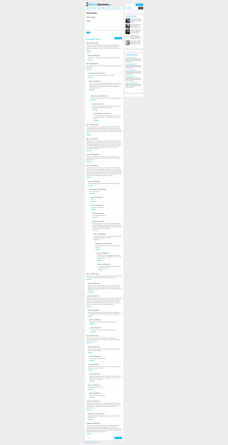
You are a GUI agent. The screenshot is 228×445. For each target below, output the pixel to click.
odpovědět (88, 64)
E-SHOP (140, 20)
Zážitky (130, 20)
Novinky (94, 20)
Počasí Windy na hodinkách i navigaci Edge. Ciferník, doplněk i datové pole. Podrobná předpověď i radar (135, 53)
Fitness (108, 20)
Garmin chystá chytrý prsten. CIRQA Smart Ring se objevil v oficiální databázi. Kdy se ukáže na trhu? (133, 111)
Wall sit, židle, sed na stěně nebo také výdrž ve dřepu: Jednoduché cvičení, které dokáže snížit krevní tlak (135, 70)
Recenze (88, 20)
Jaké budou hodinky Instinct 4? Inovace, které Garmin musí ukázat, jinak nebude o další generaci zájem (135, 59)
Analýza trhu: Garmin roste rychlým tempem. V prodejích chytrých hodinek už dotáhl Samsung (136, 48)
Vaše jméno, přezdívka (91, 29)
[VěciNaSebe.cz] (99, 18)
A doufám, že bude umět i (130, 115)
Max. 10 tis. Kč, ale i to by (130, 109)
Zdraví (113, 20)
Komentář (88, 33)
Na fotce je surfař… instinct (130, 102)
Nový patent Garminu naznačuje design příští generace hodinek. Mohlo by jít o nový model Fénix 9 (135, 64)
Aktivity (119, 20)
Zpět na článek (118, 50)
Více (141, 134)
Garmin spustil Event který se (131, 128)
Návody (124, 20)
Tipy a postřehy (101, 20)
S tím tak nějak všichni (130, 121)
